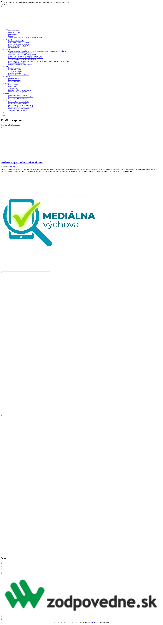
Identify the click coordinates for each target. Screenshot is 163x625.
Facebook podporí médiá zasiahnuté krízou (22, 162)
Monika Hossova (15, 166)
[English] (6, 112)
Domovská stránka (6, 125)
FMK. (92, 622)
